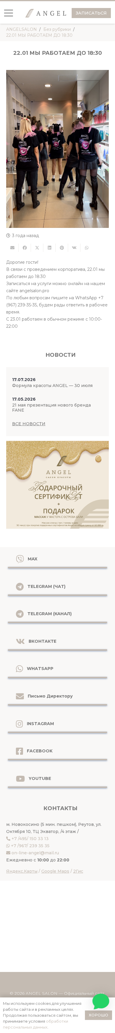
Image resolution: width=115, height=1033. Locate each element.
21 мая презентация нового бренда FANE (51, 407)
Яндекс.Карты (21, 871)
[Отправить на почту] (12, 248)
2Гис (78, 871)
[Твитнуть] (37, 248)
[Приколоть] (62, 248)
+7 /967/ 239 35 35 (30, 845)
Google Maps (55, 871)
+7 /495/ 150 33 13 (30, 838)
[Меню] (8, 13)
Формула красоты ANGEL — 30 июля (52, 385)
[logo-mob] (45, 13)
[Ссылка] (57, 484)
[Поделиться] (25, 248)
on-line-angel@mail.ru (35, 852)
